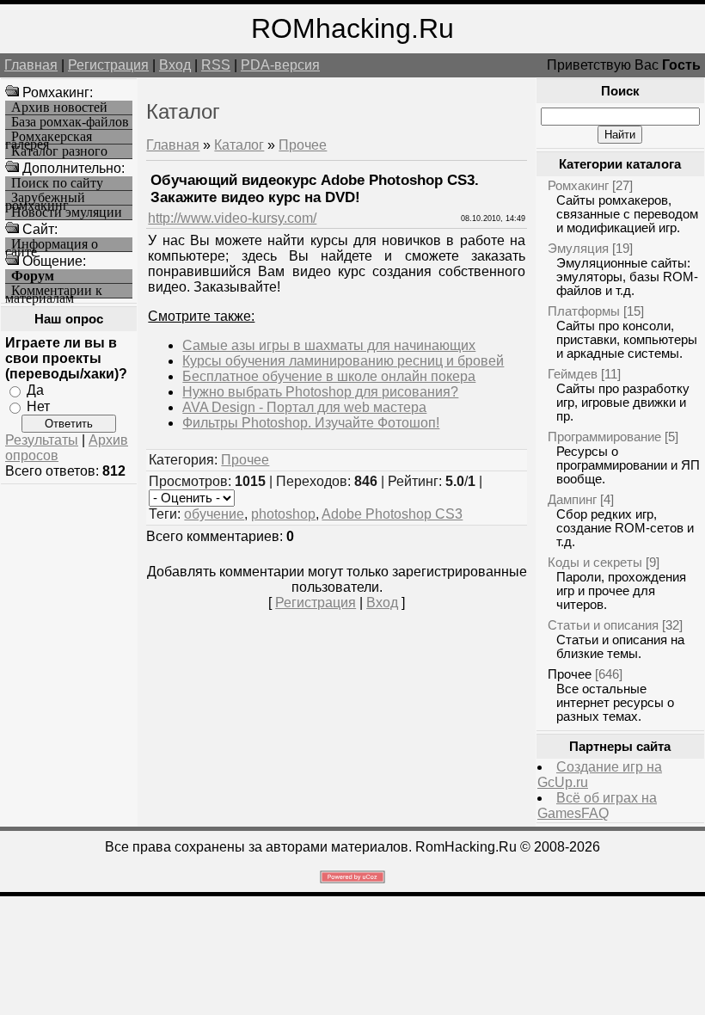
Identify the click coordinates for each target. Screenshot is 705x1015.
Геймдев (573, 373)
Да (35, 390)
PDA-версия (280, 65)
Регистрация (108, 65)
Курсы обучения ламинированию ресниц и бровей (343, 361)
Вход (175, 65)
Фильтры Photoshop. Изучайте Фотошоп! (310, 422)
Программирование (604, 436)
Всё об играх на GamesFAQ (597, 805)
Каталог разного (59, 151)
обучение (214, 514)
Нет (38, 406)
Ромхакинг (578, 185)
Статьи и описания (603, 625)
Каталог (239, 145)
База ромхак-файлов (70, 122)
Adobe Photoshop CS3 (392, 514)
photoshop (283, 514)
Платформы (584, 311)
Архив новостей (59, 107)
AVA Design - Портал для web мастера (304, 407)
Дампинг (572, 499)
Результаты (41, 440)
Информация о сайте (51, 244)
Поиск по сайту (57, 183)
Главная (31, 65)
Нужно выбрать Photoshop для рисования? (320, 391)
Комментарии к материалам (53, 291)
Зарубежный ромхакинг (45, 198)
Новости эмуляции (66, 212)
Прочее (303, 145)
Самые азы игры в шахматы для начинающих (328, 345)
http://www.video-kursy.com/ (232, 218)
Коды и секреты (595, 562)
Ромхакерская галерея (48, 137)
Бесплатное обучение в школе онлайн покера (328, 376)
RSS (215, 65)
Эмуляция (578, 248)
